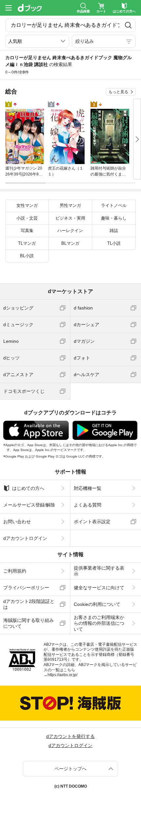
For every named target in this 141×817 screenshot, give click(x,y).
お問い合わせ (17, 521)
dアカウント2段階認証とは (28, 604)
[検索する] (128, 25)
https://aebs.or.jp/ (62, 675)
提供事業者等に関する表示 (99, 570)
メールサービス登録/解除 (29, 505)
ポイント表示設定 (92, 521)
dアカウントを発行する (70, 736)
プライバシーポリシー (26, 587)
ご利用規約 (14, 571)
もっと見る (118, 92)
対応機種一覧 (87, 488)
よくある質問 (87, 505)
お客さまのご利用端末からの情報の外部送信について (99, 623)
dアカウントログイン (25, 538)
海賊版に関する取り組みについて (28, 623)
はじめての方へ (28, 488)
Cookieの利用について (97, 604)
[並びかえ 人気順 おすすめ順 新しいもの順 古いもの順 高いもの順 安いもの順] (37, 41)
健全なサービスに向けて (99, 587)
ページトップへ (70, 768)
